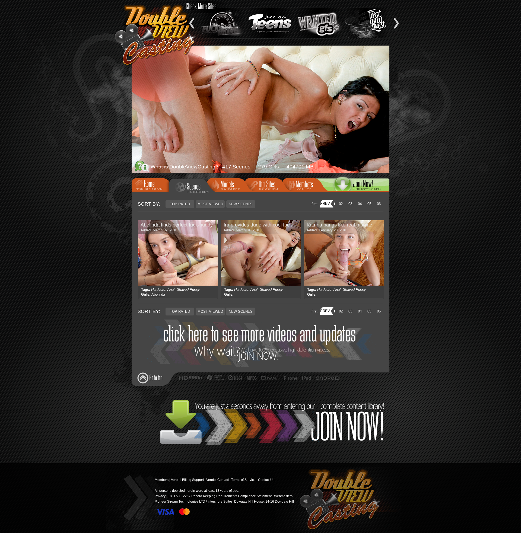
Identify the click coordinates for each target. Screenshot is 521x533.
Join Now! (262, 343)
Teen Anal (367, 23)
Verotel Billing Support (187, 480)
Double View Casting (338, 500)
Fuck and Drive (221, 23)
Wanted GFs (318, 23)
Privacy (160, 496)
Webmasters (283, 496)
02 (341, 204)
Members (303, 184)
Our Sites (265, 184)
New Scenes (241, 204)
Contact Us (266, 480)
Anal (170, 290)
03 (350, 204)
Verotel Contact (217, 480)
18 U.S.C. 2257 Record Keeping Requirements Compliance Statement (220, 496)
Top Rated (180, 204)
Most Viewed (210, 204)
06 (379, 204)
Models (228, 184)
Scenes (192, 187)
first (314, 204)
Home (152, 184)
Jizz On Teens (270, 23)
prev (325, 204)
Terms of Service (243, 480)
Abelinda (158, 294)
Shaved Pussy (188, 290)
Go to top (150, 378)
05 (369, 204)
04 (360, 204)
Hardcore (158, 290)
